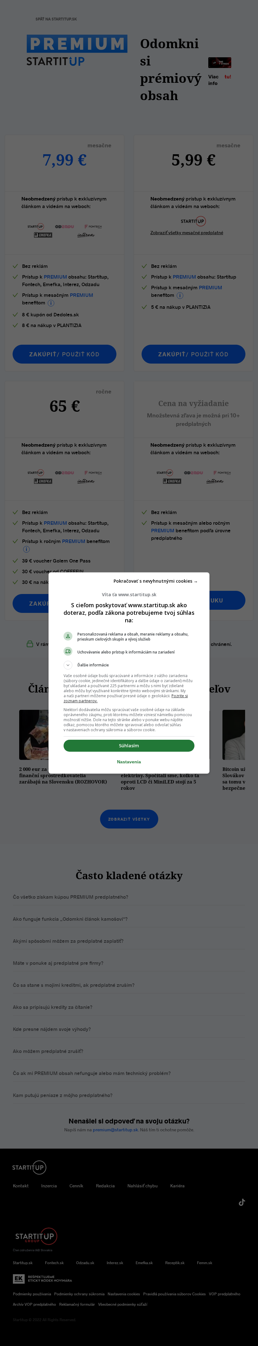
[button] (129, 665)
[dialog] (129, 673)
